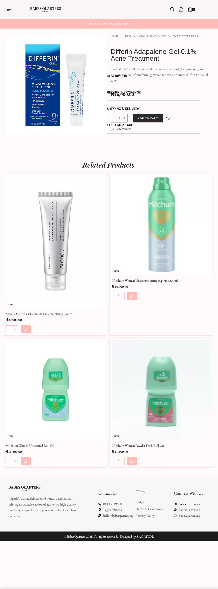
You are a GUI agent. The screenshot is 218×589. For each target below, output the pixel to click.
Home (115, 36)
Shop (128, 36)
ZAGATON (144, 536)
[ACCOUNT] (181, 9)
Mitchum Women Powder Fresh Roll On (138, 445)
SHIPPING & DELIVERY (123, 108)
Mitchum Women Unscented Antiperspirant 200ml (145, 280)
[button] (153, 76)
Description (117, 75)
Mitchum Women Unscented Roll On (30, 445)
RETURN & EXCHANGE (124, 92)
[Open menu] (8, 9)
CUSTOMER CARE (120, 125)
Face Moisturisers (185, 36)
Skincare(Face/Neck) (151, 36)
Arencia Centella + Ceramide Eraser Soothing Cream (39, 314)
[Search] (172, 9)
